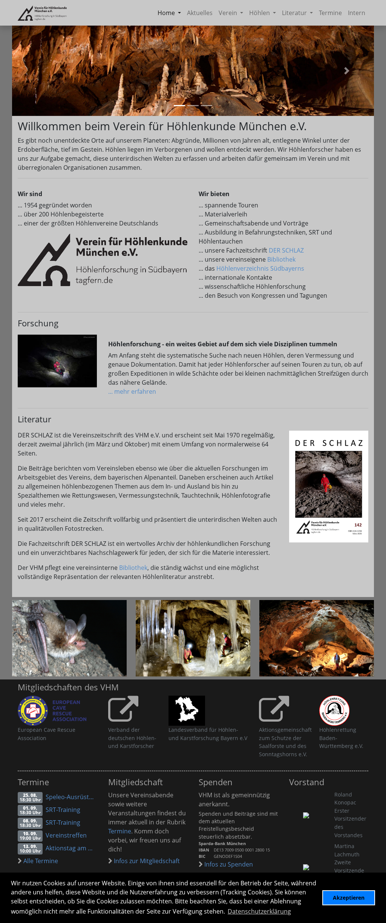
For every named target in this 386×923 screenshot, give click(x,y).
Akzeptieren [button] (349, 897)
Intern (356, 13)
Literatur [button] (295, 13)
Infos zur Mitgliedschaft (146, 861)
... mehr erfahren (132, 391)
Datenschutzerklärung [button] (259, 911)
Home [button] (167, 13)
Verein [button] (229, 13)
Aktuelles (200, 13)
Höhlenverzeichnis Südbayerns (260, 268)
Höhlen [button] (260, 13)
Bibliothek (281, 259)
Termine (330, 13)
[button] (347, 71)
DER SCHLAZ (286, 250)
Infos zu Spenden (228, 864)
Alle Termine (40, 861)
